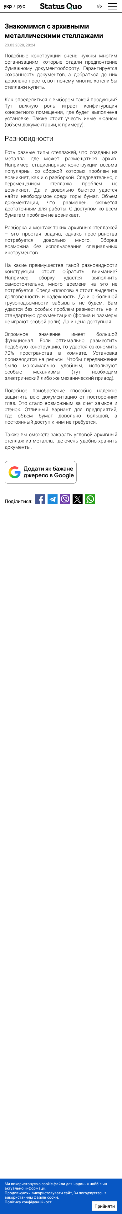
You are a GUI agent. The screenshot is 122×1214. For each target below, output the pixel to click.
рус (21, 6)
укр (8, 6)
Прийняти (104, 1206)
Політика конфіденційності (29, 1202)
